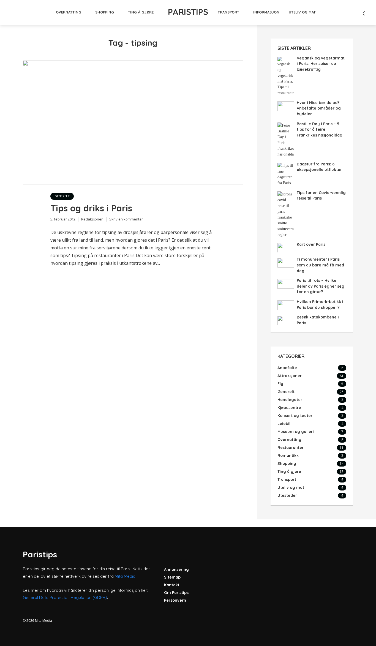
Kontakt (171, 584)
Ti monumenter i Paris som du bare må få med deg (320, 265)
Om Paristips (176, 592)
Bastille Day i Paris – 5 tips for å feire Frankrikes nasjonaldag (319, 129)
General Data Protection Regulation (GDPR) (65, 597)
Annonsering (176, 569)
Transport (228, 12)
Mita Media (125, 576)
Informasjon (266, 12)
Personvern (175, 600)
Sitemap (172, 577)
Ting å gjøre (141, 12)
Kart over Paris (311, 244)
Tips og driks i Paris (91, 208)
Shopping (104, 12)
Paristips (188, 12)
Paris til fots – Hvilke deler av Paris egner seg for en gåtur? (320, 286)
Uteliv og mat (302, 12)
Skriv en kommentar (126, 219)
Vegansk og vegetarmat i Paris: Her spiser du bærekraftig (321, 64)
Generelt (62, 196)
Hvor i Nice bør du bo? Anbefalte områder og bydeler (319, 108)
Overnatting (68, 12)
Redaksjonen (92, 219)
